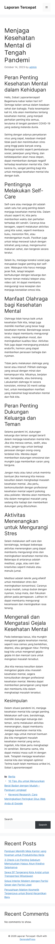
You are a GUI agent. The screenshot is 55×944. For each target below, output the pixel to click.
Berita (11, 776)
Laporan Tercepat (20, 7)
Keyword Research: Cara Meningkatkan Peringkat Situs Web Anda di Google (24, 799)
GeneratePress (27, 939)
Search (8, 819)
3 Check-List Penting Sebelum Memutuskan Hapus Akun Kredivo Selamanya (24, 863)
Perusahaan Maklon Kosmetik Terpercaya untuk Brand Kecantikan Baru (25, 893)
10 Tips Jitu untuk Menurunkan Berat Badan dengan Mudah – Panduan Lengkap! (24, 785)
